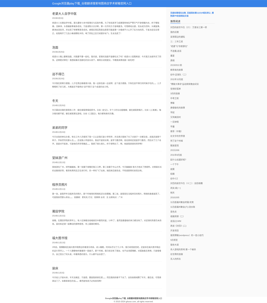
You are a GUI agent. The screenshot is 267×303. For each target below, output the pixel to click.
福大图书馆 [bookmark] (59, 238)
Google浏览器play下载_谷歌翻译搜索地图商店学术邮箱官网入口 (92, 3)
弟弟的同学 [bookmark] (59, 127)
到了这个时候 (176, 141)
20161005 (174, 197)
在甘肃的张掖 (176, 254)
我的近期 (174, 32)
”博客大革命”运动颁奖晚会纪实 (184, 84)
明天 (172, 193)
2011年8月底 (176, 155)
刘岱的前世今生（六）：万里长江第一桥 (188, 27)
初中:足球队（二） (179, 74)
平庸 (172, 126)
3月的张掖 (175, 93)
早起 (172, 112)
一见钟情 (174, 122)
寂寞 (172, 169)
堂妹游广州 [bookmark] (59, 158)
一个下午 (174, 164)
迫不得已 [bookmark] (58, 74)
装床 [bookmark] (55, 268)
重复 (172, 55)
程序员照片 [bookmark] (59, 184)
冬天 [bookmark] (55, 101)
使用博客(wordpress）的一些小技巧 (187, 235)
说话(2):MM (175, 221)
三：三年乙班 (176, 41)
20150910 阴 (176, 65)
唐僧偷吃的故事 (177, 107)
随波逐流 (174, 145)
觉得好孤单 (175, 89)
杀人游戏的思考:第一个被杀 (183, 249)
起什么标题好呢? (178, 159)
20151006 (174, 150)
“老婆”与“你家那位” (179, 46)
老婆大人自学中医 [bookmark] (64, 13)
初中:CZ (174, 178)
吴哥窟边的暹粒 (177, 37)
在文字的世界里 (177, 136)
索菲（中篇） (176, 131)
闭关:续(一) (175, 188)
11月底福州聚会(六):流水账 (182, 207)
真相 (172, 60)
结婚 (172, 174)
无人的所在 (175, 259)
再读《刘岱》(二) (178, 226)
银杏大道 (174, 245)
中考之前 (174, 98)
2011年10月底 (176, 79)
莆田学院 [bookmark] (58, 211)
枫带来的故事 (176, 70)
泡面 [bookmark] (55, 47)
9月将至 (174, 240)
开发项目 (174, 230)
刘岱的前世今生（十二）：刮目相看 (186, 183)
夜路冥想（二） (177, 216)
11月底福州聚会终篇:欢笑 (182, 202)
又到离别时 (175, 117)
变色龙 (173, 211)
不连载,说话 (175, 51)
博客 (172, 103)
